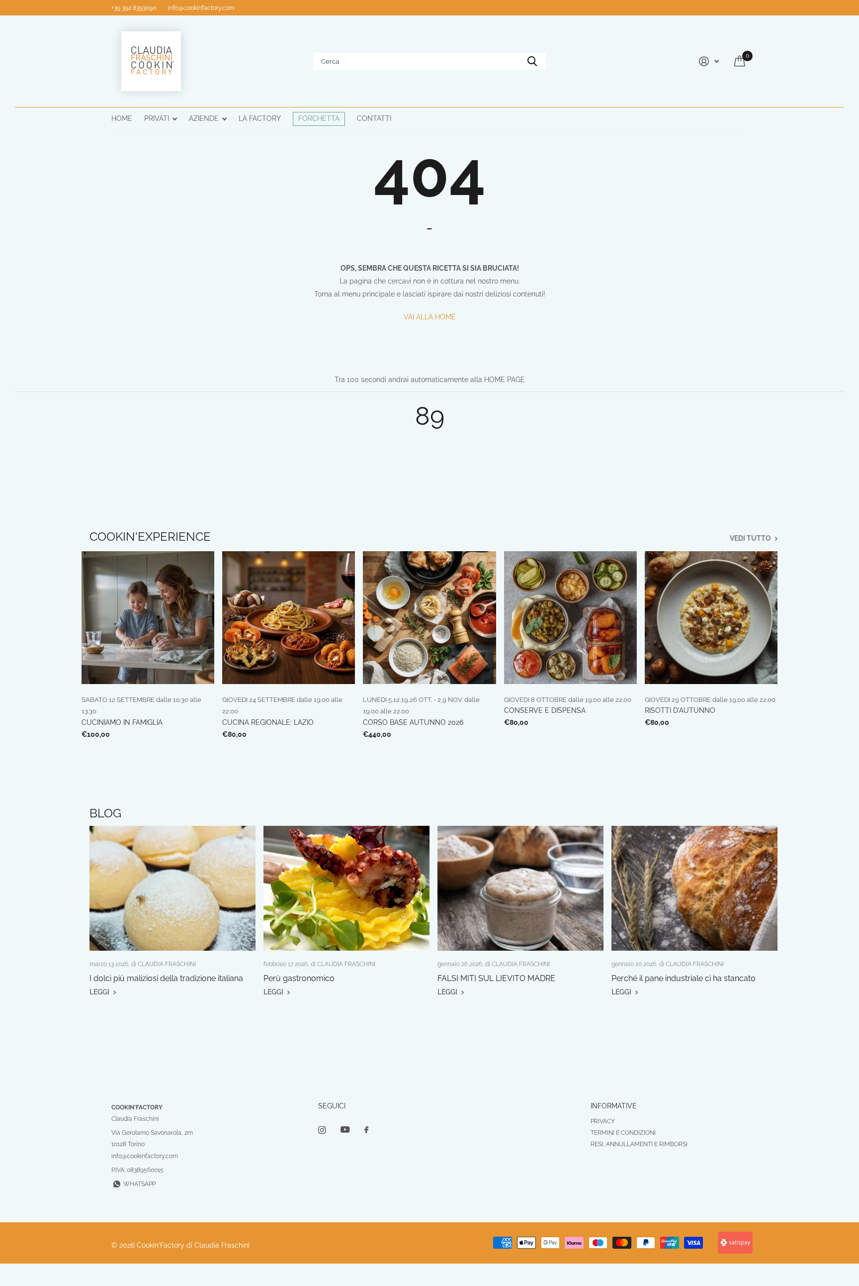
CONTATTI (374, 118)
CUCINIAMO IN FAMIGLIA (122, 722)
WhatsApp (139, 1184)
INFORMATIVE (614, 1106)
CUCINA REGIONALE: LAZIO (268, 722)
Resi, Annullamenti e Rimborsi (639, 1144)
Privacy (603, 1121)
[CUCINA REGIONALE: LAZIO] (288, 617)
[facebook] (366, 1130)
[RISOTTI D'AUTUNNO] (711, 617)
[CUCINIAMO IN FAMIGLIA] (148, 617)
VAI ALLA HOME (430, 317)
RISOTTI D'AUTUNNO (680, 710)
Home (121, 118)
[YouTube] (345, 1130)
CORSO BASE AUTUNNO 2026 (413, 722)
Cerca (532, 61)
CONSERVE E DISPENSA (545, 710)
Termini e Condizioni (623, 1132)
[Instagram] (322, 1130)
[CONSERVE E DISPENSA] (570, 617)
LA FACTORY (260, 118)
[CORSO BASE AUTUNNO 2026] (429, 617)
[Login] (707, 61)
